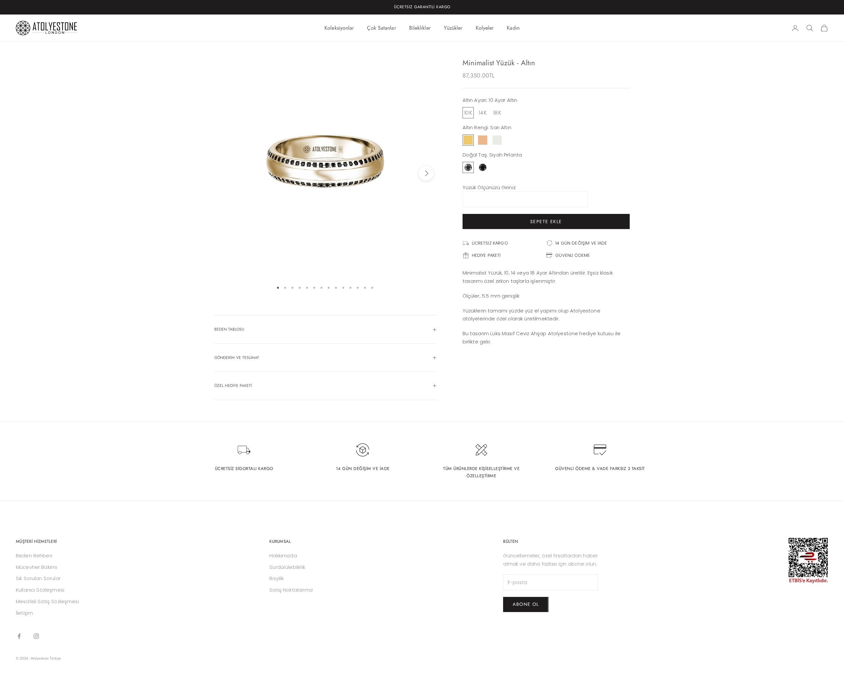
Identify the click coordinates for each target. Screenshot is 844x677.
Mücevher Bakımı (36, 567)
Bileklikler (420, 28)
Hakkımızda (283, 555)
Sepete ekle (546, 221)
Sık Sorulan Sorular (38, 578)
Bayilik (276, 578)
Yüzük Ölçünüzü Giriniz (489, 187)
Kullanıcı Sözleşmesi (40, 589)
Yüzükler (453, 28)
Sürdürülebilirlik (287, 567)
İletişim (24, 612)
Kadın (513, 28)
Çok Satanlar (381, 28)
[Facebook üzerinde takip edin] (19, 636)
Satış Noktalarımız (291, 589)
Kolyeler (485, 28)
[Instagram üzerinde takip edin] (36, 636)
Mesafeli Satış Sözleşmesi (47, 601)
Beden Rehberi (34, 555)
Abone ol (526, 604)
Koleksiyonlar (339, 28)
